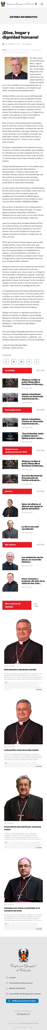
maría (25, 50)
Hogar (33, 50)
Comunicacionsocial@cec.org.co (21, 983)
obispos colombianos (35, 844)
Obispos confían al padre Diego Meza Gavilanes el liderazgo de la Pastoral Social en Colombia (33, 384)
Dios (29, 50)
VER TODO (41, 370)
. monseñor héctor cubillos (16, 842)
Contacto (12, 977)
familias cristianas (23, 846)
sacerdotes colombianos (29, 929)
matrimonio (29, 686)
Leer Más (39, 689)
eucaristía (33, 766)
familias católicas (35, 846)
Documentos (23, 1027)
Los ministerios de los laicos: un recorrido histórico (32, 559)
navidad (20, 50)
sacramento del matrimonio (27, 847)
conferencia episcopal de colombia (15, 684)
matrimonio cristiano (10, 847)
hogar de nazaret (12, 50)
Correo (16, 1027)
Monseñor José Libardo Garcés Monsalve (26, 764)
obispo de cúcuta (35, 682)
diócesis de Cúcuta (22, 766)
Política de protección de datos (24, 1001)
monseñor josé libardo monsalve (18, 682)
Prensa (31, 1027)
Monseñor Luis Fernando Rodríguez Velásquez (23, 923)
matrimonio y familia (17, 686)
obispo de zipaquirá (32, 842)
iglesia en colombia (10, 846)
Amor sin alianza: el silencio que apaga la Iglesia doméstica (32, 506)
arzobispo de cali (9, 925)
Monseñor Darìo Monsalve (16, 52)
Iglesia (27, 52)
